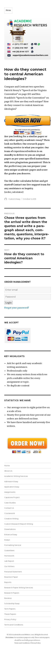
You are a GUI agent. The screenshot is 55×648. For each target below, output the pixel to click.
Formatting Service (12, 545)
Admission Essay (11, 481)
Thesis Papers (10, 614)
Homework (9, 556)
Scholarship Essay (12, 603)
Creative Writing (11, 518)
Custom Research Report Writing (18, 524)
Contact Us (9, 508)
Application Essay (11, 487)
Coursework (9, 513)
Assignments (9, 492)
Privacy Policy (10, 619)
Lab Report (9, 561)
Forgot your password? (16, 307)
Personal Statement (13, 572)
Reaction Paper (11, 577)
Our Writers (9, 566)
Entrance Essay (10, 534)
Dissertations (9, 529)
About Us (8, 471)
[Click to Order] (27, 124)
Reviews (7, 598)
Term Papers (9, 609)
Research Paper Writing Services (18, 587)
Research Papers (11, 593)
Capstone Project (12, 497)
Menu (8, 10)
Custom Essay (14, 199)
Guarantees (9, 550)
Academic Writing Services (16, 476)
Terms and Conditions (13, 625)
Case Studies (10, 503)
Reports (7, 582)
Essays (7, 540)
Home (7, 465)
